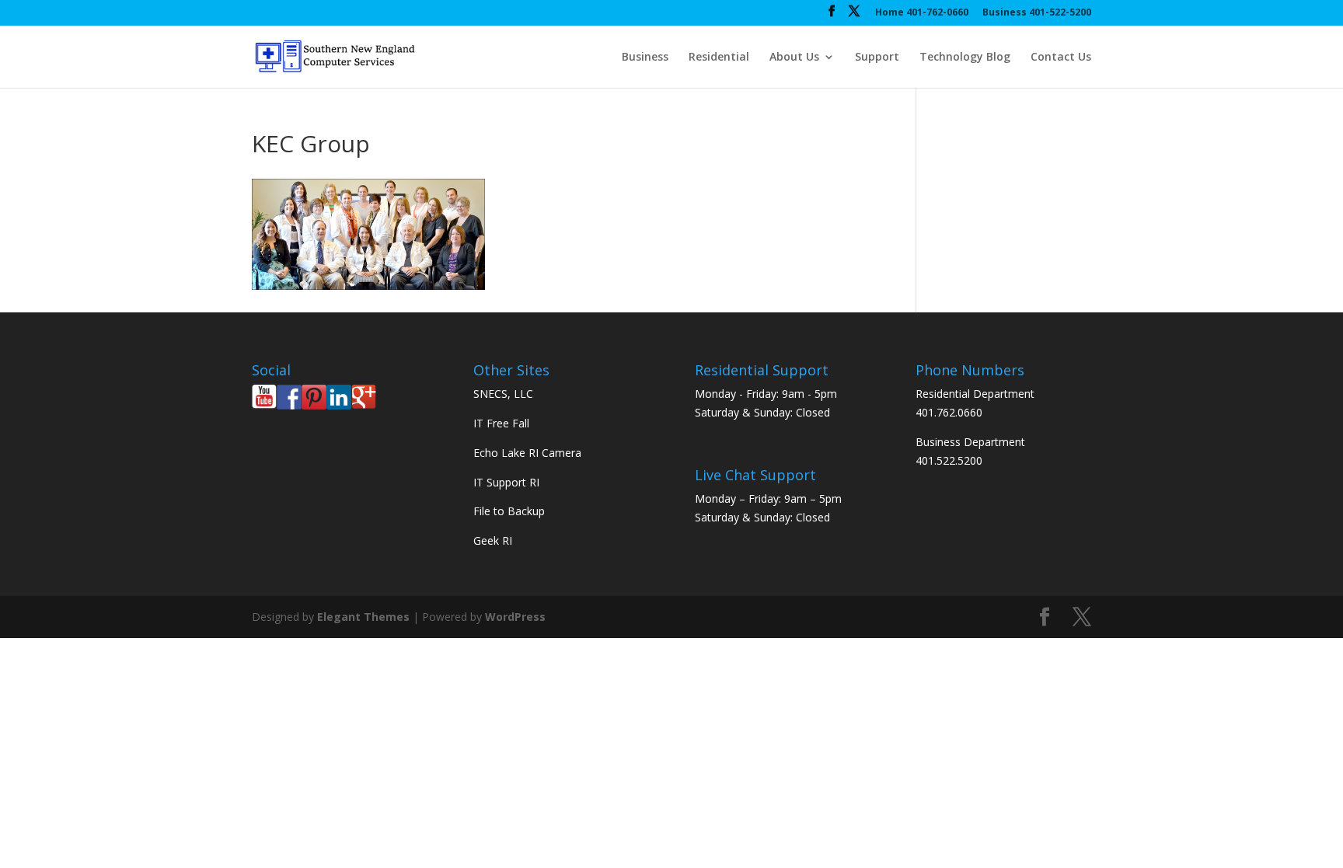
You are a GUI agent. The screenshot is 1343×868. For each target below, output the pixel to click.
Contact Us (1061, 57)
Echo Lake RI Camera (527, 452)
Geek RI (492, 540)
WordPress (515, 616)
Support (877, 57)
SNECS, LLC (503, 393)
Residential (719, 57)
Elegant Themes (363, 616)
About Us (794, 57)
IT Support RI (506, 482)
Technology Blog (964, 57)
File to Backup (509, 511)
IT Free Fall (501, 423)
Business (645, 57)
